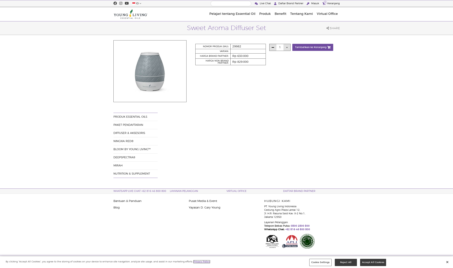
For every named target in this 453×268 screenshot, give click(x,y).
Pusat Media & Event (203, 201)
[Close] (447, 262)
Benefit (280, 14)
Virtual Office (327, 14)
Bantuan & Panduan (127, 201)
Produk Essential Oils (130, 117)
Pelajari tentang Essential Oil (232, 14)
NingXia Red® (123, 141)
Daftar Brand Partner (291, 3)
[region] (226, 262)
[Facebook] (115, 3)
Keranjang (332, 3)
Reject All (345, 262)
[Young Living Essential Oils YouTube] (127, 3)
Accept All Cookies (373, 262)
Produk (265, 14)
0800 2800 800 (300, 226)
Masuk (315, 3)
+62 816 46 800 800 (297, 229)
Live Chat (265, 3)
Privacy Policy (202, 262)
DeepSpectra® (124, 157)
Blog (116, 207)
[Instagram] (120, 3)
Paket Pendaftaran (128, 125)
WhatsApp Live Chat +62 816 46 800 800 (139, 191)
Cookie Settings (320, 262)
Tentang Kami (301, 14)
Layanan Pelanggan (184, 191)
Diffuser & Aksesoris (129, 133)
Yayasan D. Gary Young (204, 207)
